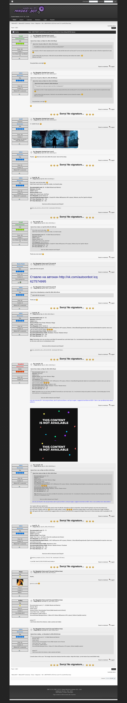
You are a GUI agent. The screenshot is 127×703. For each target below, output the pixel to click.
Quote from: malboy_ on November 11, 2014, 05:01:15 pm (45, 634)
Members (37, 19)
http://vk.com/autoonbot (76, 277)
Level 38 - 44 (35, 177)
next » (114, 25)
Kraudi (21, 36)
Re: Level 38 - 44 (38, 221)
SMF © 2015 (57, 689)
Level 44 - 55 (35, 312)
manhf (21, 119)
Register (52, 19)
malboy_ (20, 600)
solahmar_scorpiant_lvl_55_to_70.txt (39, 557)
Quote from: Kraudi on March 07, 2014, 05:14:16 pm (45, 44)
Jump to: (103, 678)
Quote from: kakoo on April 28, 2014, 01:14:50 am (43, 227)
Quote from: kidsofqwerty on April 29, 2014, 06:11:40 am (45, 292)
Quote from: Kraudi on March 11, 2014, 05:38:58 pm (44, 77)
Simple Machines (66, 689)
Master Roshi (21, 264)
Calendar (29, 19)
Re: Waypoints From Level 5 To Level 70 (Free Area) (48, 571)
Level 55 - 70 (35, 525)
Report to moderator (103, 66)
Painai (20, 571)
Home (14, 19)
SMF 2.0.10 (50, 689)
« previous (110, 25)
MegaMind (21, 364)
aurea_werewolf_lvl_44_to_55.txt (39, 350)
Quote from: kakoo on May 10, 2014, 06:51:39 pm (43, 369)
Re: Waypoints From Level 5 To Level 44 (44, 263)
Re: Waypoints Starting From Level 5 (43, 35)
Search (21, 19)
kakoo (20, 73)
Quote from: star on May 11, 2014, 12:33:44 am (43, 470)
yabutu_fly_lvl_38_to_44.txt (37, 208)
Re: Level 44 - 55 (38, 363)
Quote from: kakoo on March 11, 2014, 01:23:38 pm (44, 40)
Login (45, 19)
